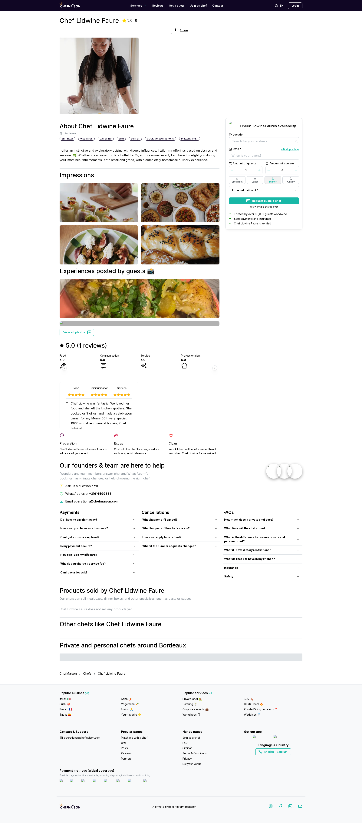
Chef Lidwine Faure (112, 673)
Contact (217, 5)
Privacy (187, 758)
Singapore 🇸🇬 (286, 758)
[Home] (70, 5)
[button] (181, 30)
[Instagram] (270, 807)
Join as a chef (191, 737)
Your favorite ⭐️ (131, 714)
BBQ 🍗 (248, 698)
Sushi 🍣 (65, 704)
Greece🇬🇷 (263, 758)
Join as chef (198, 5)
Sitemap (188, 748)
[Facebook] (280, 807)
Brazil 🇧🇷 (281, 758)
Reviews (157, 5)
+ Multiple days (290, 149)
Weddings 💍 (252, 714)
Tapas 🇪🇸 (65, 714)
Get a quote (177, 5)
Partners (126, 758)
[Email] (300, 807)
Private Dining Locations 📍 (261, 709)
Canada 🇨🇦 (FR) (269, 758)
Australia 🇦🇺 (279, 758)
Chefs (87, 673)
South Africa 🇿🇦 (272, 758)
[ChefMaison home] (70, 807)
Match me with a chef (134, 737)
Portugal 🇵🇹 (261, 758)
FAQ (185, 742)
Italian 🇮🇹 (65, 698)
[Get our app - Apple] (262, 737)
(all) (87, 693)
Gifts (124, 742)
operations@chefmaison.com (82, 737)
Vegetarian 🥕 (130, 704)
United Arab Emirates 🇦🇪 (276, 758)
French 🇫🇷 (66, 709)
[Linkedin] (290, 807)
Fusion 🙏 (127, 709)
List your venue (192, 763)
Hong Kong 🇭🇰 (283, 758)
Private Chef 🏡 (192, 698)
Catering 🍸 (190, 704)
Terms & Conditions (195, 753)
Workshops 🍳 (192, 714)
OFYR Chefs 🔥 (253, 704)
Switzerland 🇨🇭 (265, 758)
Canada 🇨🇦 (267, 758)
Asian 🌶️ (126, 698)
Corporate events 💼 (196, 709)
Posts (124, 748)
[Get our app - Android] (284, 737)
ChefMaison (68, 673)
